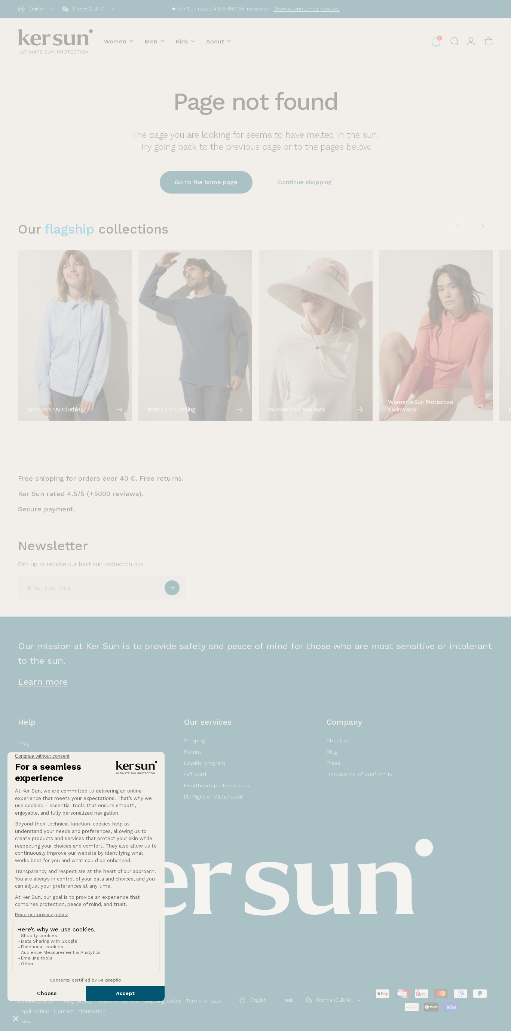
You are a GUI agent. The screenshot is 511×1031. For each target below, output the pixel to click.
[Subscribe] (172, 587)
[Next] (482, 226)
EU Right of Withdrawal (213, 797)
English (258, 1000)
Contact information (79, 1011)
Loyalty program (204, 763)
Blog (332, 752)
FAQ (24, 743)
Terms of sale (203, 1001)
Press (334, 763)
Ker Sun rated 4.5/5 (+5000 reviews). (80, 494)
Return (192, 752)
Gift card (195, 774)
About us (338, 740)
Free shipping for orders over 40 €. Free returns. (101, 478)
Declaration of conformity (359, 774)
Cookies (24, 1021)
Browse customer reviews (306, 9)
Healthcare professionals (216, 785)
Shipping (194, 740)
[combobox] (36, 9)
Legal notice (33, 1011)
